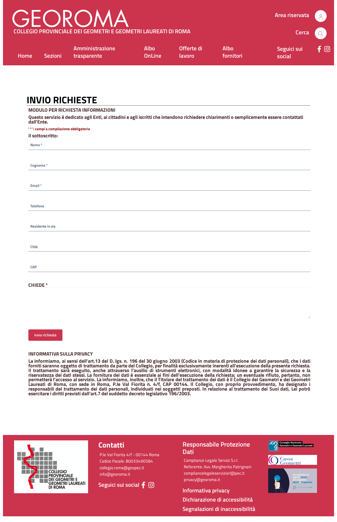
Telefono (37, 206)
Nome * (36, 145)
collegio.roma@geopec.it (122, 468)
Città (34, 247)
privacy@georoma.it (202, 479)
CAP (33, 267)
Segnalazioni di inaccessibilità (219, 509)
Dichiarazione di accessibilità (218, 499)
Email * (36, 185)
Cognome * (39, 165)
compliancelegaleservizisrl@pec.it (214, 473)
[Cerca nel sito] (321, 16)
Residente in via (43, 226)
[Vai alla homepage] (79, 16)
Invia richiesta (45, 335)
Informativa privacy (206, 490)
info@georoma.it (115, 474)
